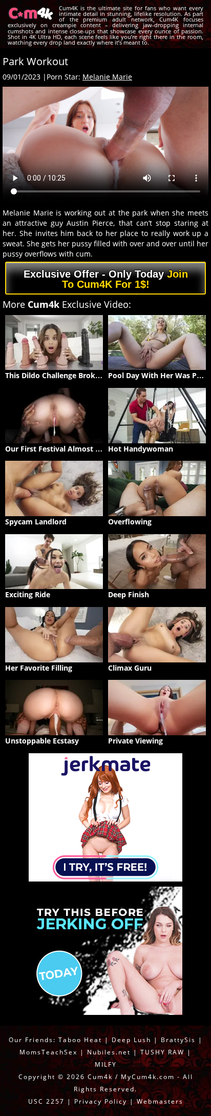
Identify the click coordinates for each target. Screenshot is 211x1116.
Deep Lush (131, 1039)
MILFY (106, 1064)
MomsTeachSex (48, 1052)
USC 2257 (46, 1101)
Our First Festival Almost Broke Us (66, 449)
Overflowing (130, 521)
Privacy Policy (100, 1101)
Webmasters (160, 1101)
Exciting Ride (27, 594)
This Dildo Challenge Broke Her (59, 375)
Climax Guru (130, 668)
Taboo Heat (80, 1039)
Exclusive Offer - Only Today (106, 279)
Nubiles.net (109, 1052)
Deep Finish (128, 594)
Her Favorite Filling (38, 668)
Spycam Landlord (36, 521)
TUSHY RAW (163, 1052)
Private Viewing (135, 741)
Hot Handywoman (140, 449)
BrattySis (178, 1039)
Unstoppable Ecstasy (42, 741)
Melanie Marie (107, 77)
